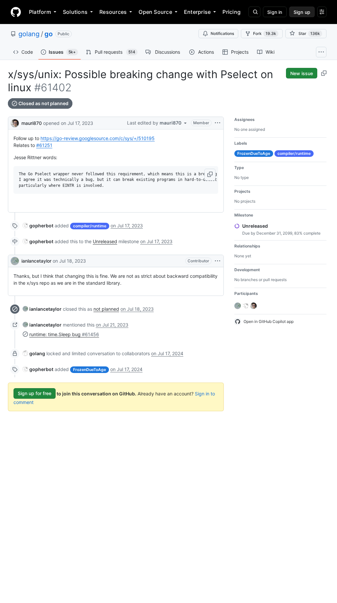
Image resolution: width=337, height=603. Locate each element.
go (48, 34)
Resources (113, 12)
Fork (264, 33)
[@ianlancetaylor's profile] (15, 261)
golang (28, 34)
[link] (38, 225)
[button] (210, 175)
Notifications (222, 33)
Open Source (155, 12)
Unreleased (105, 241)
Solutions (75, 12)
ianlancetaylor (36, 261)
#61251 (44, 145)
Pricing (231, 12)
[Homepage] (16, 12)
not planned (106, 309)
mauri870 (31, 123)
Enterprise (197, 12)
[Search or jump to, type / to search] (254, 12)
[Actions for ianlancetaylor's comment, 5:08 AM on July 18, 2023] (217, 261)
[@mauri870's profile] (15, 122)
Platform (40, 12)
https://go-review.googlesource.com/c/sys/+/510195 (97, 138)
